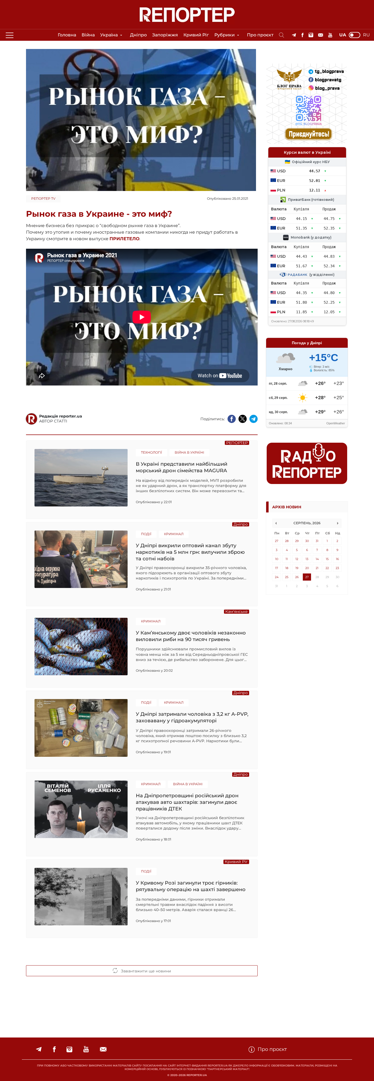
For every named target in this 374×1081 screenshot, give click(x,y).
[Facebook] (302, 35)
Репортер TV (43, 198)
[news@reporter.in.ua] (320, 35)
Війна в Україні (189, 452)
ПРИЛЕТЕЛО (124, 238)
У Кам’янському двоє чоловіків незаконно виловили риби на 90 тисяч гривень (191, 636)
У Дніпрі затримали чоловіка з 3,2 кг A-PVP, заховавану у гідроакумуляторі (192, 717)
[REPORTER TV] (330, 35)
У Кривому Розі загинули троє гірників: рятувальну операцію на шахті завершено (191, 886)
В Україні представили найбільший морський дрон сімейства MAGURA (181, 467)
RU (366, 35)
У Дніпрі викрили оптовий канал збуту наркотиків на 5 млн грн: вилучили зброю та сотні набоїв (190, 552)
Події (146, 534)
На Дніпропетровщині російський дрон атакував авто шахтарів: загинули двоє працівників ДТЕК (187, 802)
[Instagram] (311, 35)
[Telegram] (294, 35)
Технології (151, 452)
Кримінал (173, 534)
